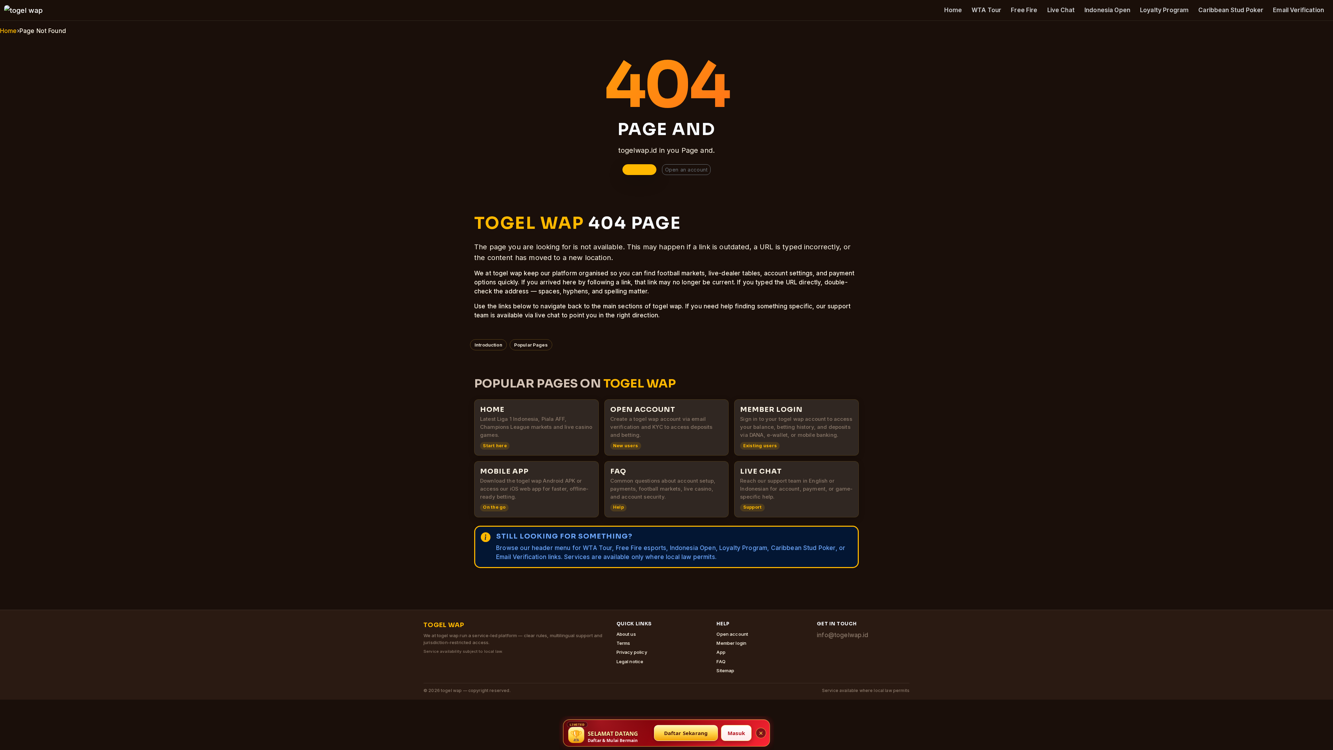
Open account (732, 634)
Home (953, 10)
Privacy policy (632, 652)
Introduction (488, 345)
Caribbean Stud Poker (1230, 10)
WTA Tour (986, 10)
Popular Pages (531, 345)
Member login (731, 643)
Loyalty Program (1164, 10)
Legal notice (630, 661)
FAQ (720, 661)
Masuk (736, 733)
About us (626, 634)
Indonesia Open (1107, 10)
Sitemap (725, 670)
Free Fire (1024, 10)
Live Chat (1061, 10)
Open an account (686, 170)
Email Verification (1298, 10)
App (720, 652)
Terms (623, 643)
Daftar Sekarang (686, 733)
